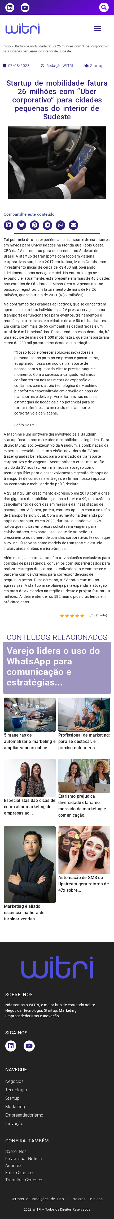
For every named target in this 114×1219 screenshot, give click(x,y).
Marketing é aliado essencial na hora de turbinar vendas (24, 912)
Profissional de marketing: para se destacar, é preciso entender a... (84, 741)
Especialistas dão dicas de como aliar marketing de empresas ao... (29, 807)
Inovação (14, 1123)
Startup (96, 65)
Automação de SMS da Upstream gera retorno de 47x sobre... (83, 884)
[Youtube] (25, 7)
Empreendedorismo (24, 1115)
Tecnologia (16, 1089)
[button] (104, 7)
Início (7, 46)
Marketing (15, 1106)
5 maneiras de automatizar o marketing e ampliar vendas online (30, 741)
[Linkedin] (9, 7)
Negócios (14, 1081)
